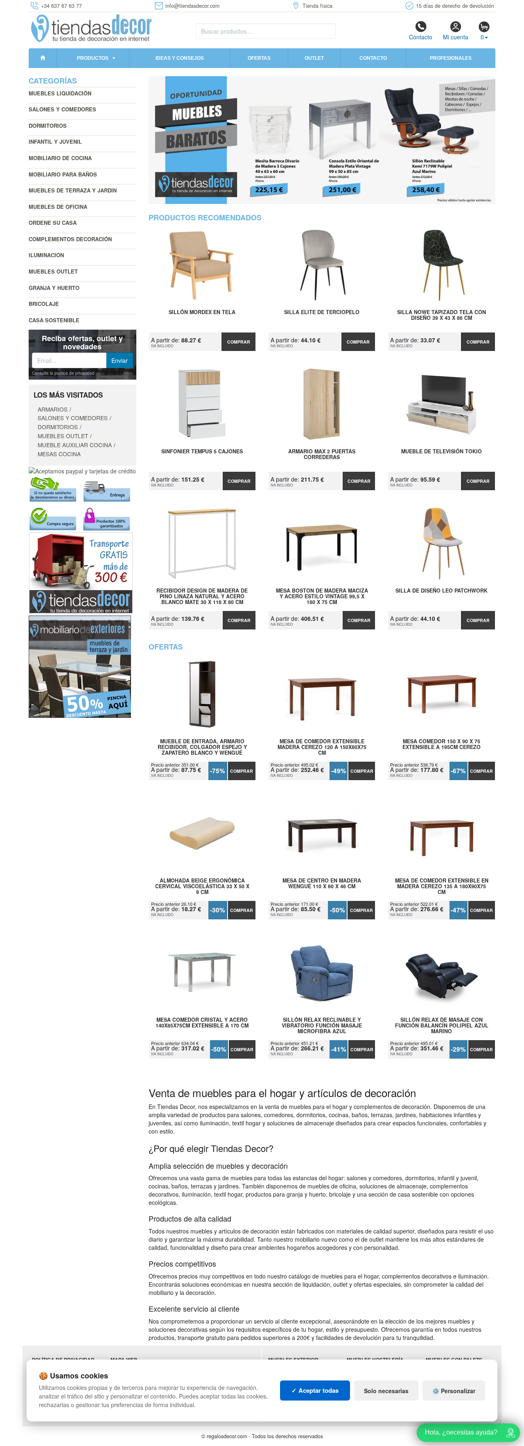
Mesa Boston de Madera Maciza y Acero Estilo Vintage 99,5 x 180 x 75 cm (322, 596)
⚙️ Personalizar (453, 1391)
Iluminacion (46, 255)
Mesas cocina (59, 454)
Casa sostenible (54, 320)
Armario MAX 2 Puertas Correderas (321, 454)
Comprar (238, 342)
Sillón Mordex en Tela (202, 312)
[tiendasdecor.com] (92, 27)
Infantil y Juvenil (55, 141)
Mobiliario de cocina (60, 158)
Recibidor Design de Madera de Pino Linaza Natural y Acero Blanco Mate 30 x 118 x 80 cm (202, 596)
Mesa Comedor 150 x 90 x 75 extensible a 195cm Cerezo (441, 744)
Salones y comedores (62, 109)
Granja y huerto (54, 288)
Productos (92, 58)
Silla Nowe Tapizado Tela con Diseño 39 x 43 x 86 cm (441, 315)
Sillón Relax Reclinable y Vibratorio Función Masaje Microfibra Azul (322, 1025)
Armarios (53, 409)
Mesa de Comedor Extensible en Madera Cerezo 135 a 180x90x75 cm (441, 886)
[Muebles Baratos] (322, 140)
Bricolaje (44, 304)
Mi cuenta (455, 37)
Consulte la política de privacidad (63, 373)
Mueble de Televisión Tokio (441, 451)
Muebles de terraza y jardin (73, 190)
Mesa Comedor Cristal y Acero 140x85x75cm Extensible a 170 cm (202, 1023)
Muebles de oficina (58, 206)
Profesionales (451, 58)
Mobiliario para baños (63, 174)
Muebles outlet (53, 271)
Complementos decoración (70, 239)
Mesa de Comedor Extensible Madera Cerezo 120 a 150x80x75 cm (322, 747)
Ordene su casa (53, 222)
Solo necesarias (386, 1391)
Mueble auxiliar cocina (75, 445)
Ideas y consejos (180, 58)
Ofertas (259, 58)
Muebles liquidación (60, 93)
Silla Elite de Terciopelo (321, 312)
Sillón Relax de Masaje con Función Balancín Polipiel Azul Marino (441, 1025)
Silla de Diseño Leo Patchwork (441, 591)
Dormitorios (48, 125)
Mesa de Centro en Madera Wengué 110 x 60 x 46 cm (321, 884)
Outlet (314, 58)
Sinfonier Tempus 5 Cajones (202, 451)
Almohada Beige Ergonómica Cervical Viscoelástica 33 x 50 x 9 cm (202, 886)
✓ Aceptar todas (315, 1390)
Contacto (420, 37)
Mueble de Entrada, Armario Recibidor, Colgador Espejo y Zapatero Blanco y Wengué (202, 747)
